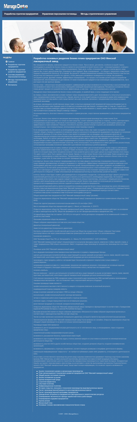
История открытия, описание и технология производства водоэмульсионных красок (71, 388)
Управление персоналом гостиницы (59, 14)
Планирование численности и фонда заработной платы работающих (65, 396)
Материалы (12, 85)
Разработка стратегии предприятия (21, 14)
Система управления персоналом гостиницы (17, 76)
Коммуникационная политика (50, 386)
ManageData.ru (73, 414)
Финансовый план (45, 403)
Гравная (11, 62)
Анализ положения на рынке (50, 377)
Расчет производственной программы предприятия (58, 392)
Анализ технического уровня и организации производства (61, 371)
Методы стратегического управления (98, 14)
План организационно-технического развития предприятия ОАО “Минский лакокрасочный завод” (76, 373)
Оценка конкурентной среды (49, 380)
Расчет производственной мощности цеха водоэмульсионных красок (65, 390)
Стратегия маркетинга (47, 382)
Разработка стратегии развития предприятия (17, 71)
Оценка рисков (44, 401)
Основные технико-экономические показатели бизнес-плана (62, 405)
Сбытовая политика (46, 384)
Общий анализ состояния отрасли (52, 375)
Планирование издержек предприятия (53, 399)
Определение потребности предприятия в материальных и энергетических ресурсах (71, 394)
